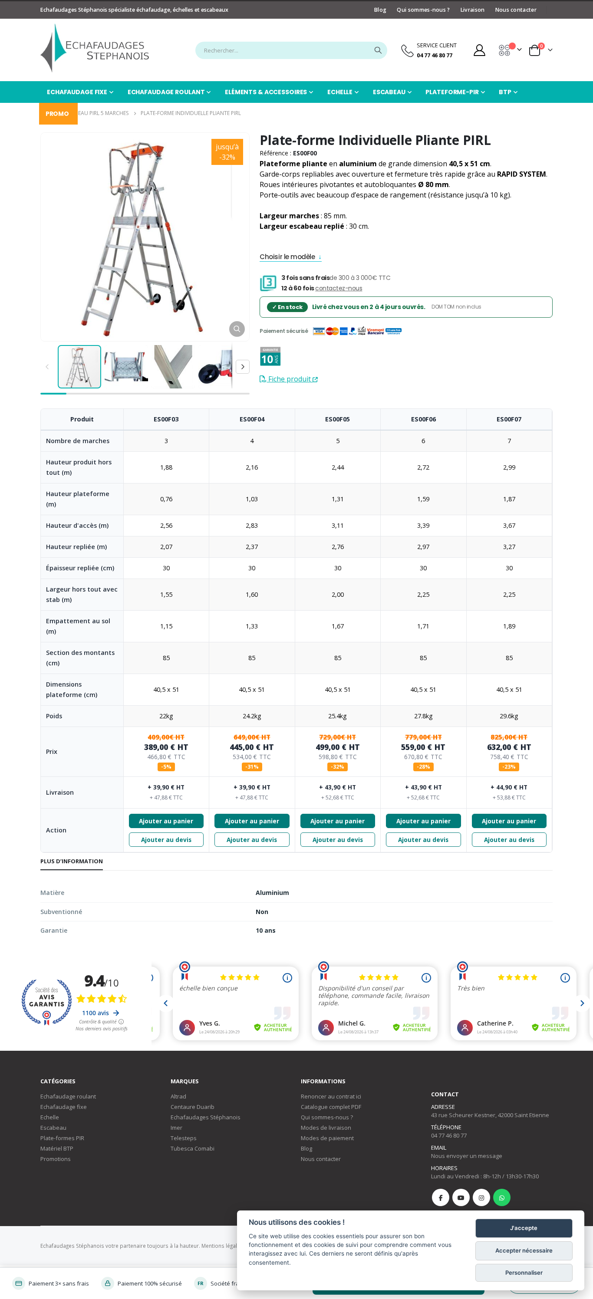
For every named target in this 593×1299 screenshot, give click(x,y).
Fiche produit (290, 379)
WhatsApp (502, 1197)
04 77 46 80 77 (449, 1135)
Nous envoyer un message (466, 1156)
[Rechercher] (378, 50)
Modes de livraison (326, 1127)
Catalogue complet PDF (331, 1107)
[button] (237, 329)
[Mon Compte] (479, 50)
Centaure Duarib (192, 1107)
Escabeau (53, 1127)
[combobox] (291, 50)
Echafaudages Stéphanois (205, 1117)
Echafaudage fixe (63, 1107)
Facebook (440, 1197)
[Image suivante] (243, 367)
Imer (176, 1127)
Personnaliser (524, 1272)
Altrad (178, 1096)
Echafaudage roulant (68, 1096)
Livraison (473, 9)
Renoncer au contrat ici (331, 1096)
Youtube (461, 1197)
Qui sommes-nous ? (423, 9)
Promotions (55, 1159)
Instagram (481, 1197)
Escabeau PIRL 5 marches (95, 113)
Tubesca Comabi (192, 1148)
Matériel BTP (56, 1148)
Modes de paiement (327, 1138)
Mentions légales (222, 1245)
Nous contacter (516, 9)
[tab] (71, 861)
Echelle (49, 1117)
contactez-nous (338, 288)
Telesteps (184, 1138)
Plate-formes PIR (62, 1138)
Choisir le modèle (287, 257)
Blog (380, 9)
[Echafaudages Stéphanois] (94, 47)
